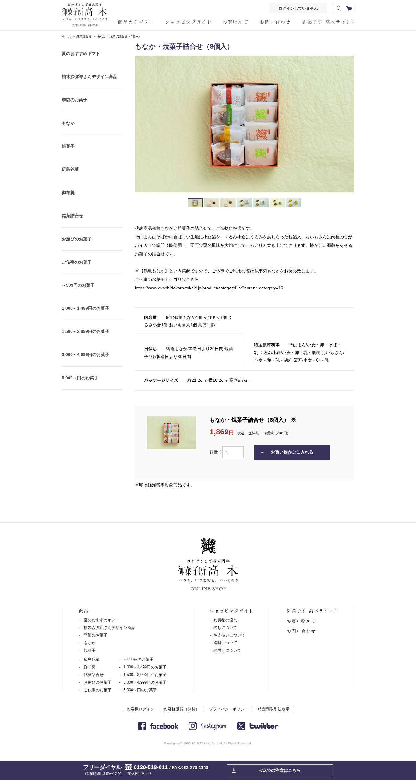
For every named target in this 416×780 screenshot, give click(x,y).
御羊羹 (68, 192)
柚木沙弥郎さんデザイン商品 (89, 76)
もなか (68, 123)
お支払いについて (229, 635)
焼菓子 (68, 146)
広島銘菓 (70, 169)
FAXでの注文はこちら (280, 770)
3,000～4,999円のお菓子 (85, 354)
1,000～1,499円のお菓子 (85, 308)
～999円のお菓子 (78, 285)
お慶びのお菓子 (77, 238)
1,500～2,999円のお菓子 (85, 331)
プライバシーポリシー (229, 709)
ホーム (66, 36)
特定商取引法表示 (274, 709)
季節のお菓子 (74, 99)
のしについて (225, 627)
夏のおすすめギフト (81, 53)
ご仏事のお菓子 (77, 262)
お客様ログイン (140, 709)
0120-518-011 (151, 767)
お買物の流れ (225, 620)
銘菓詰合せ (84, 36)
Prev (143, 124)
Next (346, 124)
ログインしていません (298, 8)
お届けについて (227, 650)
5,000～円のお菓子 (80, 377)
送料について (225, 642)
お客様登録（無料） (181, 709)
